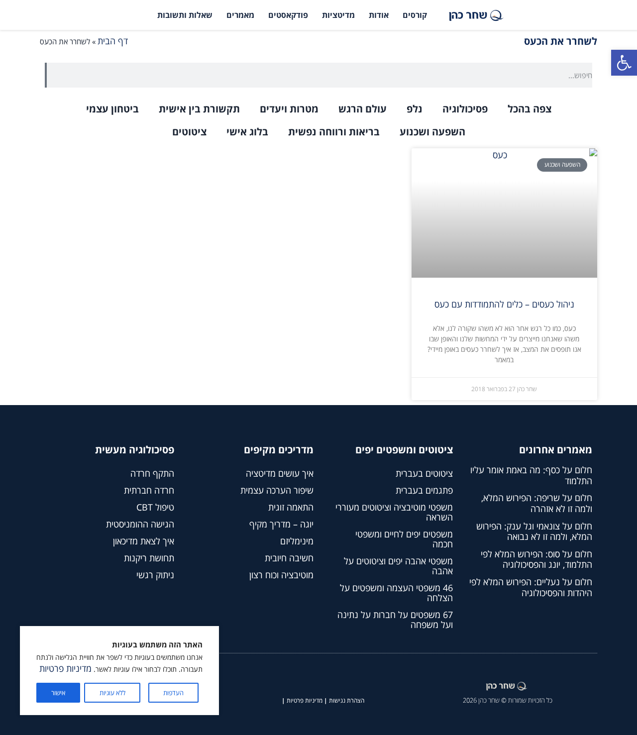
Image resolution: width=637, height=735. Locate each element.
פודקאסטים (288, 14)
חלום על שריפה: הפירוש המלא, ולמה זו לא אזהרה (536, 503)
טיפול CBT (155, 507)
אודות (379, 14)
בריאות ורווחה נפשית (334, 131)
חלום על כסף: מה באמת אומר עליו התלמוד (531, 475)
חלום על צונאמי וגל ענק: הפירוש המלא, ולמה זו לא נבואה (534, 531)
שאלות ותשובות (184, 14)
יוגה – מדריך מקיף (281, 524)
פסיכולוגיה (465, 108)
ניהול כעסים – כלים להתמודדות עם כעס (504, 304)
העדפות (173, 692)
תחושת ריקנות (149, 558)
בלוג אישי (247, 131)
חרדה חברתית (149, 490)
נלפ (415, 108)
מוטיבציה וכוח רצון (281, 575)
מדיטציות (338, 14)
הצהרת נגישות (346, 700)
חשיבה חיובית (289, 558)
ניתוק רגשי (155, 575)
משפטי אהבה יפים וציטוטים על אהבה (398, 566)
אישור (58, 692)
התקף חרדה (152, 473)
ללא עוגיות (112, 692)
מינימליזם (297, 541)
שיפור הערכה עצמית (277, 490)
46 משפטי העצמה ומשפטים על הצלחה (396, 593)
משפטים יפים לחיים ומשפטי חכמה (404, 539)
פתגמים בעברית (424, 490)
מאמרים (240, 14)
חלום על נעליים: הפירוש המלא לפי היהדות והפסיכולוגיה (530, 587)
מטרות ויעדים (289, 108)
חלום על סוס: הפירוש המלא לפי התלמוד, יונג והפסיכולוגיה (536, 559)
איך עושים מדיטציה (280, 473)
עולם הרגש (362, 108)
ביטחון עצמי (112, 108)
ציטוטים (189, 131)
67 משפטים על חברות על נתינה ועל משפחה (395, 619)
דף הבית (113, 41)
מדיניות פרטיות (65, 668)
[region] (119, 670)
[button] (624, 63)
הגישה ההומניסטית (140, 524)
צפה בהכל (529, 108)
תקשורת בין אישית (199, 108)
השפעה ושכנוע (432, 131)
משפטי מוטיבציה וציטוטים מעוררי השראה (394, 512)
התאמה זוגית (291, 507)
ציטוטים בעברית (424, 473)
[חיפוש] (46, 75)
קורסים (415, 14)
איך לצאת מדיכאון (143, 541)
